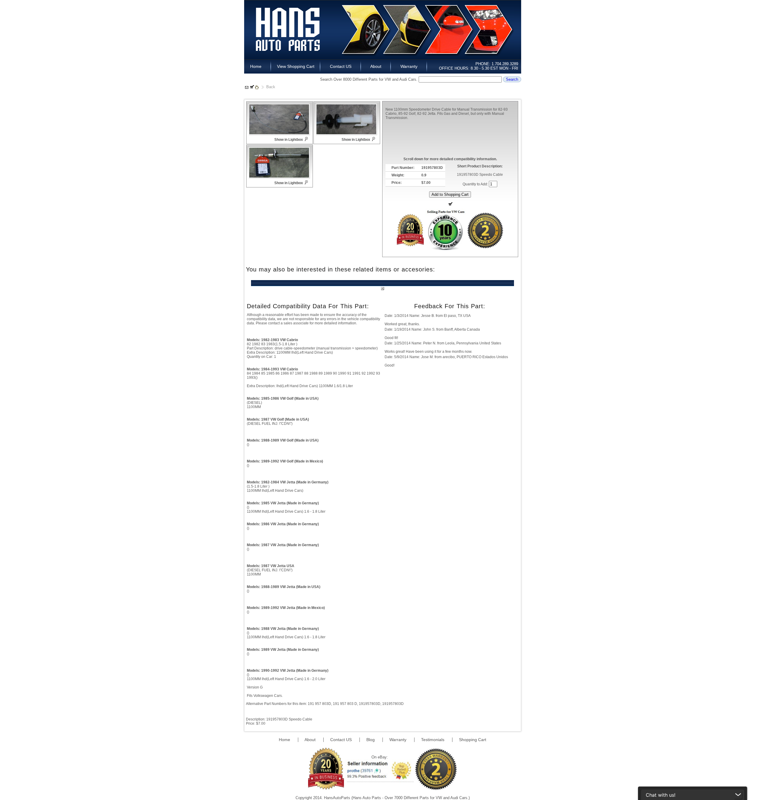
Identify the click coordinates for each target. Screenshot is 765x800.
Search (512, 79)
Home (257, 66)
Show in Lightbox (288, 140)
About (376, 66)
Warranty (409, 66)
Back (270, 87)
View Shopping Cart (295, 66)
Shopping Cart (472, 739)
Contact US (340, 66)
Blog (371, 739)
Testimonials (433, 739)
